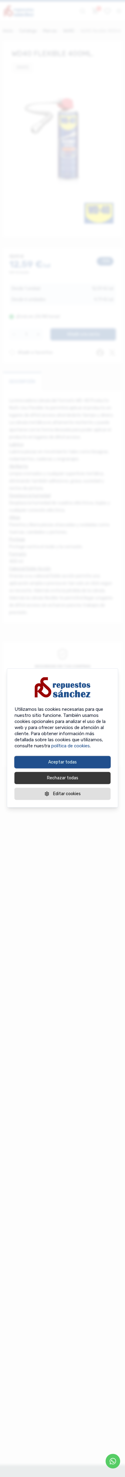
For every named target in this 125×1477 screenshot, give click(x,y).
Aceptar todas (62, 762)
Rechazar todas (62, 778)
